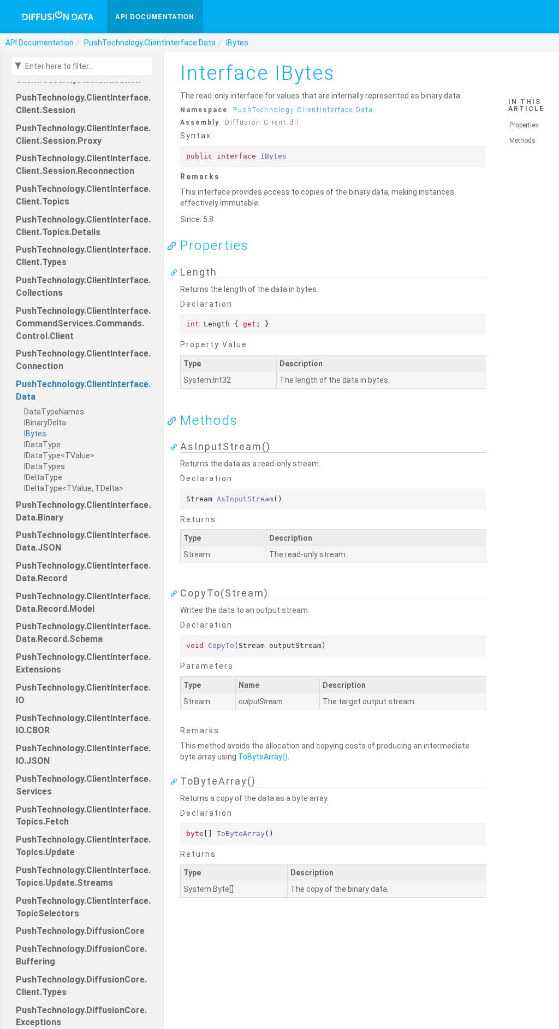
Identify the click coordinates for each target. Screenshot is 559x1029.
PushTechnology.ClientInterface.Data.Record (83, 571)
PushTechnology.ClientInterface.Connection (83, 359)
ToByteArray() (263, 756)
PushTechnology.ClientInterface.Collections (83, 286)
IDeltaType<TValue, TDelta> (73, 488)
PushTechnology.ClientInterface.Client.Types (83, 255)
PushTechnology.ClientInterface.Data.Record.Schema (83, 632)
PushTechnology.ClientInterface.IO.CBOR (83, 724)
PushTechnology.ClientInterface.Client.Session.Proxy (83, 134)
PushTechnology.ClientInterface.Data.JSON (83, 541)
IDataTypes (44, 466)
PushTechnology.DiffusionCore (80, 931)
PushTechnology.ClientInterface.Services (83, 785)
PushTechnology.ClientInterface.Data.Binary (83, 511)
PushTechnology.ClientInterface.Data (150, 42)
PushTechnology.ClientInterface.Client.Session (83, 103)
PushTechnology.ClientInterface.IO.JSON (83, 754)
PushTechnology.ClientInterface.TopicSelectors (83, 907)
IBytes (237, 42)
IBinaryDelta (45, 422)
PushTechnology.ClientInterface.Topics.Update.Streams (83, 876)
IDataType (42, 444)
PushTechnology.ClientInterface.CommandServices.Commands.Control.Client (83, 323)
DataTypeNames (54, 411)
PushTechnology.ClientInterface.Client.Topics (83, 195)
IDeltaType (43, 477)
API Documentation (154, 16)
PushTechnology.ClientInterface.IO (83, 693)
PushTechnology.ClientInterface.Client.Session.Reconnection (83, 164)
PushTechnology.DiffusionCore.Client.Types (81, 985)
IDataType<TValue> (59, 455)
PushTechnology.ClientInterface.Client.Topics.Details (83, 225)
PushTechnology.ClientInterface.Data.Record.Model (83, 602)
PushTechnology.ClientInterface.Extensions (83, 663)
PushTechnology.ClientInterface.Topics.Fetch (83, 815)
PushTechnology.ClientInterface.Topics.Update (83, 845)
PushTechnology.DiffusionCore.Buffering (81, 955)
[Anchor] (175, 245)
